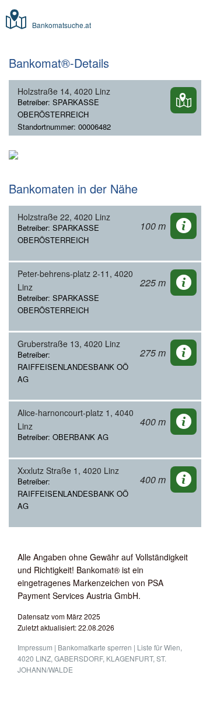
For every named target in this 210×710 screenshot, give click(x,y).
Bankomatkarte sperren (95, 647)
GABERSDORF (78, 658)
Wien (172, 647)
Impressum (35, 647)
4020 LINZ (34, 658)
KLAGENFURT (129, 658)
